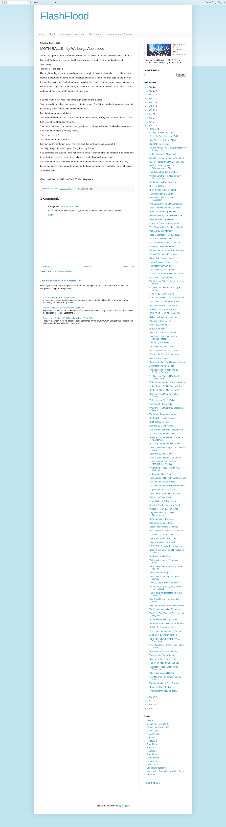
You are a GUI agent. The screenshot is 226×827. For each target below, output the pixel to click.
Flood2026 (152, 754)
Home (41, 34)
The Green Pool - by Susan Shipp (164, 663)
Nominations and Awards (119, 34)
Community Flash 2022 (157, 724)
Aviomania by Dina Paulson (161, 366)
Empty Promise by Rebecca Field (164, 262)
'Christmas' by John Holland (161, 673)
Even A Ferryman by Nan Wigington (165, 208)
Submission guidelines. (157, 768)
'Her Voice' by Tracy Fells (160, 404)
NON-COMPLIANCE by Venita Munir (165, 313)
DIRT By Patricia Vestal (159, 422)
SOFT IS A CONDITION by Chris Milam (166, 298)
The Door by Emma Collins (161, 266)
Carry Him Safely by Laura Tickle (164, 136)
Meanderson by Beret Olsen (162, 219)
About (52, 34)
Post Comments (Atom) (62, 271)
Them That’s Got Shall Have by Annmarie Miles (163, 337)
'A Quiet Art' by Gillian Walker (162, 400)
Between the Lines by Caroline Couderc (167, 362)
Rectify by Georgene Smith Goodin (165, 444)
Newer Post (46, 267)
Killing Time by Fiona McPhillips (163, 527)
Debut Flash (152, 731)
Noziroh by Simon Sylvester (161, 523)
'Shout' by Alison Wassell (160, 325)
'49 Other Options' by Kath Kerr (163, 305)
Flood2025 (152, 751)
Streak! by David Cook (159, 144)
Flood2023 (152, 744)
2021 (150, 106)
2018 (150, 118)
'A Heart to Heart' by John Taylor (163, 509)
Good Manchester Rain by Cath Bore (165, 235)
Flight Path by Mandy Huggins (162, 211)
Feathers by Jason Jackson (161, 294)
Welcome (151, 775)
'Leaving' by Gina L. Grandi (161, 426)
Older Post (129, 267)
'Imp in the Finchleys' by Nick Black (165, 350)
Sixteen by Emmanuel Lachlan (163, 317)
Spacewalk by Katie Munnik (161, 270)
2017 (150, 122)
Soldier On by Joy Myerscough (163, 651)
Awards (150, 720)
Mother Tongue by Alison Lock (162, 154)
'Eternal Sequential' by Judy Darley (165, 458)
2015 (150, 697)
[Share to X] (85, 188)
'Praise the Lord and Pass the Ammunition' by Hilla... (162, 462)
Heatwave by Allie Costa (160, 556)
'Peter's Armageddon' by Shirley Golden (167, 382)
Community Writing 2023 (158, 727)
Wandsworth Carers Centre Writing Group (165, 771)
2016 (150, 126)
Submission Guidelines (72, 34)
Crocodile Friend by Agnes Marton (164, 223)
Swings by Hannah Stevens (161, 687)
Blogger (125, 806)
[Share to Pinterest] (91, 188)
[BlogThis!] (82, 188)
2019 (150, 114)
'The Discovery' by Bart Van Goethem (165, 204)
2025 (150, 91)
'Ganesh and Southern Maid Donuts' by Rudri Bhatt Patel (68, 318)
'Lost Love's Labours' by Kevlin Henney (166, 486)
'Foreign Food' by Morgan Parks (163, 619)
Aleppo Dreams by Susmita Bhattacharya (161, 514)
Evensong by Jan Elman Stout (162, 538)
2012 (150, 708)
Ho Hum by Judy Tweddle (160, 277)
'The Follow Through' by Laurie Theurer (167, 274)
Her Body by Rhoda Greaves (162, 418)
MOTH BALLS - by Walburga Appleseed (167, 546)
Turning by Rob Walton (159, 343)
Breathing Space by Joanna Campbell (166, 158)
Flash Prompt (153, 734)
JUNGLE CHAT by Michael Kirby (164, 583)
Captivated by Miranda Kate (161, 246)
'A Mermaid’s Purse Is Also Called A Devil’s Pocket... (165, 177)
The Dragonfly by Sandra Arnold (163, 414)
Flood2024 (152, 747)
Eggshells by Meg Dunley (160, 454)
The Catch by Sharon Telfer (161, 655)
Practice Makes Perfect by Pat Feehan (166, 530)
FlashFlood (64, 16)
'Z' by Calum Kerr (157, 329)
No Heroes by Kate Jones (160, 239)
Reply (50, 215)
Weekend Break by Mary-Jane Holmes (166, 605)
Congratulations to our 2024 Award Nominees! (63, 308)
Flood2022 (152, 741)
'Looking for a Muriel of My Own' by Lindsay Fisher (165, 377)
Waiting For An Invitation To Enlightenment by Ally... (161, 167)
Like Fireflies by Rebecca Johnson (164, 243)
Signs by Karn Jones (158, 358)
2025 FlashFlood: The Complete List (59, 297)
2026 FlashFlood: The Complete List (60, 280)
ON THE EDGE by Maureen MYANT (165, 390)
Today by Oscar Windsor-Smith (163, 309)
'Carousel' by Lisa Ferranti (161, 534)
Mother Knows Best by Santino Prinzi (165, 386)
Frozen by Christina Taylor (161, 347)
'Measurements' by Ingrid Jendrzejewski (167, 250)
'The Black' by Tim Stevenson (162, 433)
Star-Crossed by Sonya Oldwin (163, 140)
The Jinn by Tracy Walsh (160, 497)
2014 (150, 701)
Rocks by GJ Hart (157, 186)
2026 (150, 87)
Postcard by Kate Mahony (160, 231)
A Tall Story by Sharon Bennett (163, 635)
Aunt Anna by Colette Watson (162, 482)
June (152, 129)
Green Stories (153, 758)
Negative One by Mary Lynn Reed (164, 505)
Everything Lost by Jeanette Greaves (165, 631)
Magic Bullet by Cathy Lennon (162, 501)
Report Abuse (152, 782)
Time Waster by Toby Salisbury (163, 691)
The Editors (95, 34)
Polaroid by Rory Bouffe (160, 321)
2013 (150, 704)
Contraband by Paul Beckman (162, 182)
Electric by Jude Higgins (160, 573)
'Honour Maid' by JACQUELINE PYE (165, 215)
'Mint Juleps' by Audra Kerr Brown (164, 302)
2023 (150, 98)
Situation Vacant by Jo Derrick (162, 332)
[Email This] (78, 188)
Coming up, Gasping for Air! (161, 132)
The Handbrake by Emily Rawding (164, 683)
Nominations (152, 761)
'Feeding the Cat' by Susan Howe (164, 354)
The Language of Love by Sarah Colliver (167, 478)
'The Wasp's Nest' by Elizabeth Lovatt (166, 430)
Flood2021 (152, 737)
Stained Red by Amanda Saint (162, 659)
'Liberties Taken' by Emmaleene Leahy (166, 162)
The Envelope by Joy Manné (162, 542)
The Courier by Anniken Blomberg (164, 609)
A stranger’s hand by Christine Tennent (166, 623)
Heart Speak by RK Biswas (161, 519)
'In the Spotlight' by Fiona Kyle (162, 190)
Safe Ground (152, 764)
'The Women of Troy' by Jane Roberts (166, 227)
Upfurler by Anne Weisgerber (162, 627)
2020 (150, 110)
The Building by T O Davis (161, 194)
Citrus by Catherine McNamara (163, 254)
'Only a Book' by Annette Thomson (164, 493)
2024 (150, 95)
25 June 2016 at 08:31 (71, 206)
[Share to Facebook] (88, 188)
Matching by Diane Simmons (162, 474)
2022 (150, 102)
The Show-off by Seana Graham (163, 172)
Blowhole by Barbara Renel (161, 258)
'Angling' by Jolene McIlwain (162, 489)
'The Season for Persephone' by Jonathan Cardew (163, 371)
